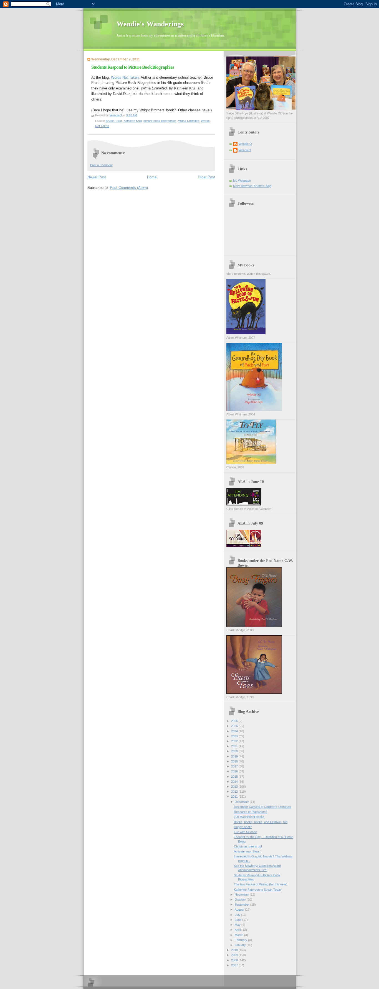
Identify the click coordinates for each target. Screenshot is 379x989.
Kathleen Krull (132, 120)
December (242, 801)
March (239, 935)
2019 (235, 756)
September (242, 904)
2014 (235, 781)
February (241, 940)
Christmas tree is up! (248, 846)
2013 (235, 786)
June (238, 919)
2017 (235, 766)
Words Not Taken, (125, 77)
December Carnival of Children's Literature (262, 806)
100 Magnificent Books (249, 816)
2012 (235, 791)
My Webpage (242, 180)
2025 (235, 726)
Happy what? (243, 827)
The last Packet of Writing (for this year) (260, 884)
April (238, 929)
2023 (235, 736)
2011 (235, 796)
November (242, 894)
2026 (235, 721)
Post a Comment (101, 165)
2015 (235, 776)
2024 (235, 731)
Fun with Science (245, 832)
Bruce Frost (114, 120)
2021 (235, 746)
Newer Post (96, 177)
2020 (235, 751)
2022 (235, 741)
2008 (235, 960)
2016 (235, 771)
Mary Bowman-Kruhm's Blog (252, 185)
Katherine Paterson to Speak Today (258, 889)
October (241, 899)
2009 (235, 955)
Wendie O (245, 143)
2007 (235, 965)
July (238, 914)
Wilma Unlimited (188, 120)
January (241, 945)
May (238, 924)
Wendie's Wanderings (150, 24)
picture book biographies (159, 120)
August (240, 909)
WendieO (245, 150)
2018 (235, 761)
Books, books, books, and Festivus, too (260, 822)
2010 (235, 950)
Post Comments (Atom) (129, 188)
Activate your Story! (247, 851)
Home (151, 177)
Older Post (206, 177)
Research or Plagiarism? (250, 811)
